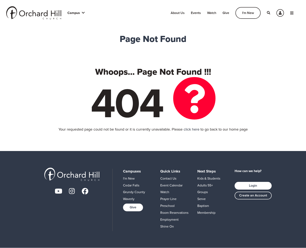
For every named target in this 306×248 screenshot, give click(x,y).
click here (191, 129)
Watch (211, 12)
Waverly (128, 198)
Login (253, 185)
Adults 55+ (205, 185)
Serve (201, 198)
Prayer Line (168, 198)
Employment (169, 219)
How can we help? (248, 171)
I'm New (248, 12)
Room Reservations (174, 212)
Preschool (167, 205)
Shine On (167, 226)
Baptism (203, 205)
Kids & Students (208, 178)
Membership (206, 212)
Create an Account (253, 195)
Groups (202, 192)
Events (196, 12)
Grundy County (134, 192)
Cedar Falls (131, 185)
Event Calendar (171, 185)
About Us (178, 12)
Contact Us (168, 178)
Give (226, 12)
